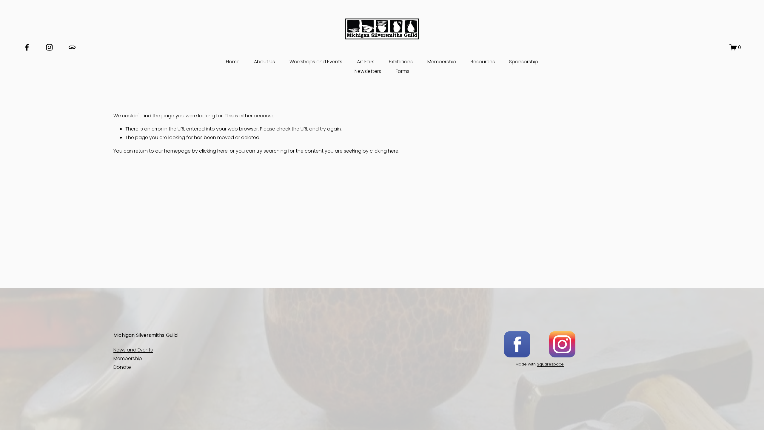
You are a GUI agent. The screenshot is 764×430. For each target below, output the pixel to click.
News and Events (133, 349)
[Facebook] (27, 47)
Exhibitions (401, 61)
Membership (441, 61)
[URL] (72, 47)
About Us (264, 61)
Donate (122, 367)
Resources (483, 61)
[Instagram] (49, 47)
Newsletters (368, 71)
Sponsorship (523, 61)
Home (233, 61)
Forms (402, 71)
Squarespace (550, 364)
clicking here (213, 151)
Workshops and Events (315, 61)
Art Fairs (366, 61)
